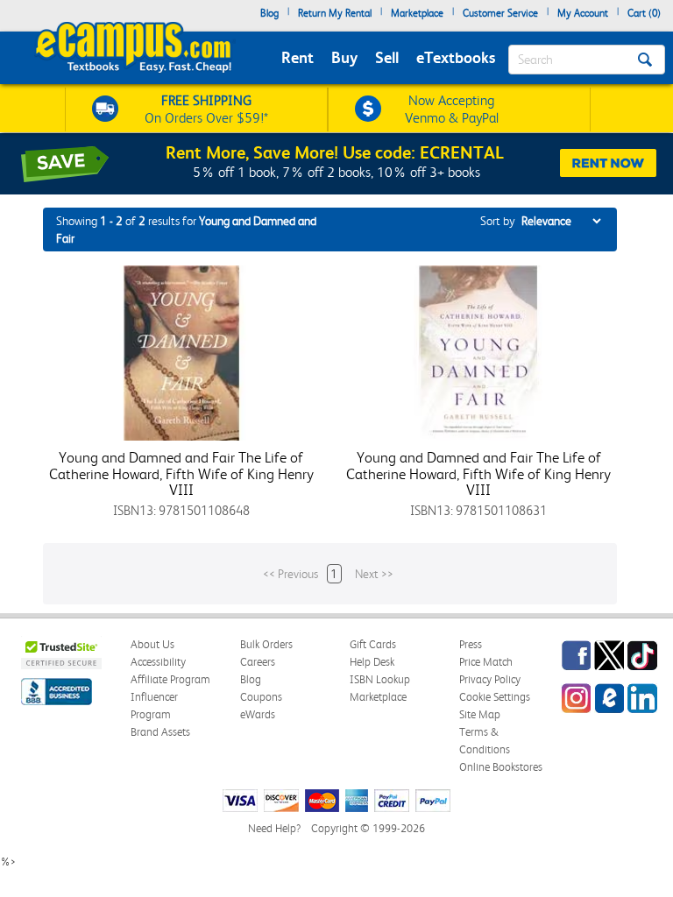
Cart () (644, 13)
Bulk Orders (266, 644)
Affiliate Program (170, 679)
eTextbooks (455, 57)
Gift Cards (373, 644)
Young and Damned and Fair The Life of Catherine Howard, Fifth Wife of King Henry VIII (181, 473)
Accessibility (158, 661)
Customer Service (500, 13)
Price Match (486, 661)
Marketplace (417, 13)
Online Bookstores (500, 766)
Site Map (479, 714)
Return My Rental (335, 13)
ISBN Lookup (380, 679)
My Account (582, 13)
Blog (269, 13)
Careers (257, 661)
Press (470, 644)
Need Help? (274, 828)
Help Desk (372, 661)
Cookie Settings (494, 696)
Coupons (261, 696)
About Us (152, 644)
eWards (257, 714)
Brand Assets (160, 731)
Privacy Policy (490, 679)
